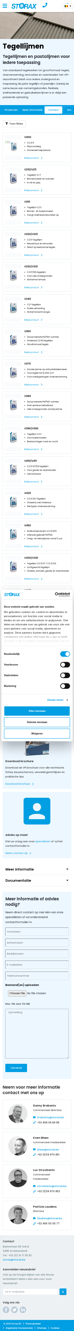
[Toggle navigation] (5, 6)
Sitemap (41, 1328)
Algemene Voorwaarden (19, 1328)
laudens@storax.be (49, 1218)
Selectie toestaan (37, 722)
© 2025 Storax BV (12, 1323)
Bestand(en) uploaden (22, 985)
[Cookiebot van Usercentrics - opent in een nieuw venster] (55, 594)
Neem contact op (16, 853)
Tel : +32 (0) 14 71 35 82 (17, 1255)
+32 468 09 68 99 (48, 1122)
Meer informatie (33, 110)
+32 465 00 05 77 (48, 1223)
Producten (11, 110)
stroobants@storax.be (51, 1186)
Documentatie (18, 880)
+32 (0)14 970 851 (48, 1154)
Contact (53, 110)
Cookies (55, 1328)
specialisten (42, 841)
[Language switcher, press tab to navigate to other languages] (68, 6)
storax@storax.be (14, 1259)
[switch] (65, 664)
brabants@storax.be (50, 1117)
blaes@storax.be (48, 1149)
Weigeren (37, 733)
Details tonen (55, 699)
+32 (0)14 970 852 (48, 1191)
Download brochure (17, 784)
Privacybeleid (33, 1323)
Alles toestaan (37, 710)
